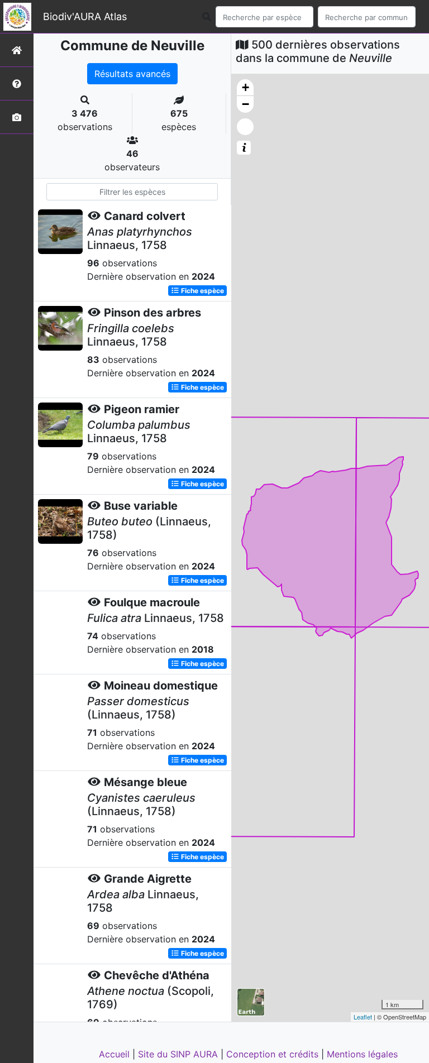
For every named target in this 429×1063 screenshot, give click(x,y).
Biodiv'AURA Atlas (85, 16)
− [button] (245, 104)
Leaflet (363, 1016)
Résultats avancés (132, 73)
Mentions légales (362, 1054)
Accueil (115, 1054)
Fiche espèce (201, 290)
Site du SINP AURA (179, 1054)
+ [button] (245, 87)
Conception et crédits (273, 1054)
